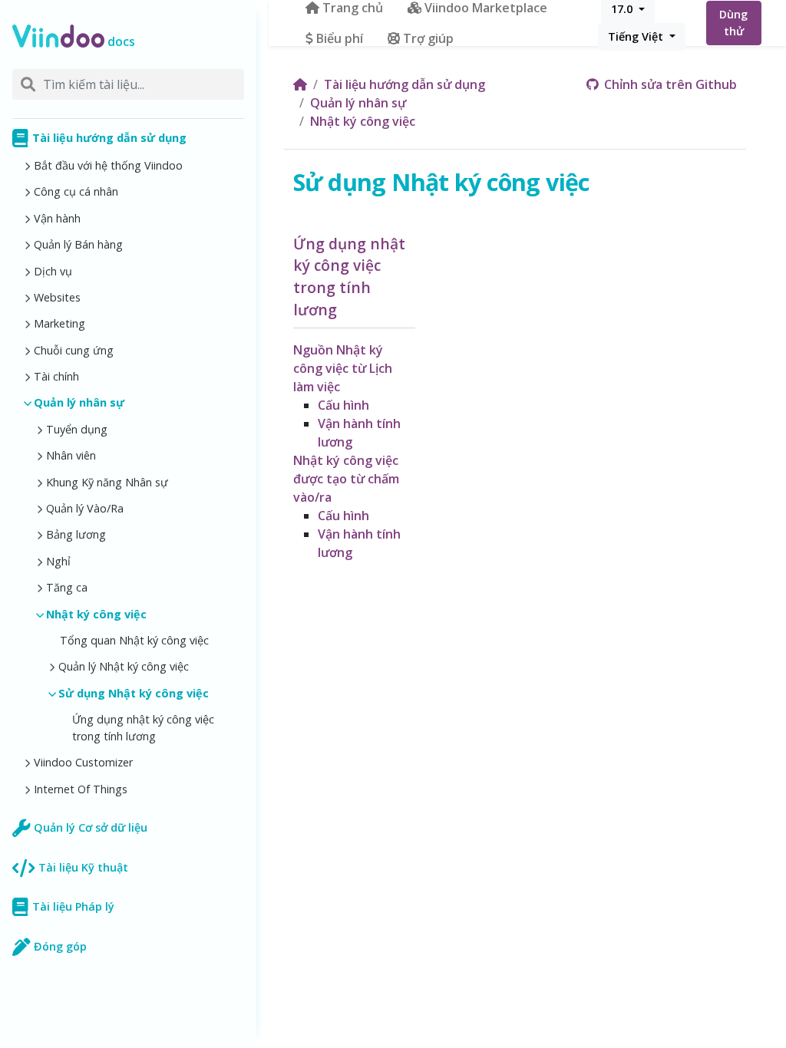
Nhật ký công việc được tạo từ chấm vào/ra (346, 479)
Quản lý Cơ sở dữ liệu (90, 827)
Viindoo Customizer (83, 762)
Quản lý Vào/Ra (85, 508)
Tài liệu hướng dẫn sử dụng (109, 137)
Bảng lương (76, 534)
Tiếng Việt (637, 36)
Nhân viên (71, 455)
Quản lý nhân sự (79, 402)
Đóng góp (60, 946)
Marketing (59, 323)
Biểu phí (339, 38)
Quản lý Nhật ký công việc (123, 666)
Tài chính (56, 376)
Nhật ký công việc (96, 614)
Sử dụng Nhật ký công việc (133, 693)
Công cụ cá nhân (76, 191)
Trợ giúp (428, 38)
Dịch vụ (53, 271)
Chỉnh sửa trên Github (669, 84)
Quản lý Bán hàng (78, 244)
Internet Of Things (80, 789)
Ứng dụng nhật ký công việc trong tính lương (143, 727)
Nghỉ (58, 561)
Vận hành (57, 218)
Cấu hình (343, 405)
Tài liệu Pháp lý (73, 906)
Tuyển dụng (76, 429)
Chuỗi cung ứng (74, 350)
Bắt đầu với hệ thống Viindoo (108, 165)
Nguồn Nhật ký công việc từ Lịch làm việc (342, 368)
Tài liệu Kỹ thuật (83, 867)
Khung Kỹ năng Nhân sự (107, 482)
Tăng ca (67, 587)
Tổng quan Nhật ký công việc (134, 640)
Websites (57, 297)
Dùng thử (733, 22)
